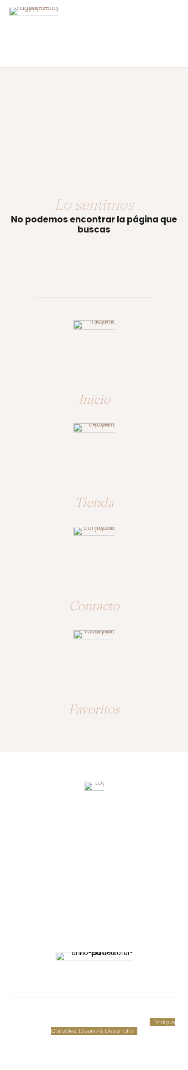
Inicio (94, 399)
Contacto (94, 605)
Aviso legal (28, 1022)
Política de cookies (146, 1013)
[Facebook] (85, 923)
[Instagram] (102, 923)
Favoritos (94, 709)
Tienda (94, 502)
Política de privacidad (79, 1022)
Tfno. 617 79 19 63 (94, 859)
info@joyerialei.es (94, 893)
